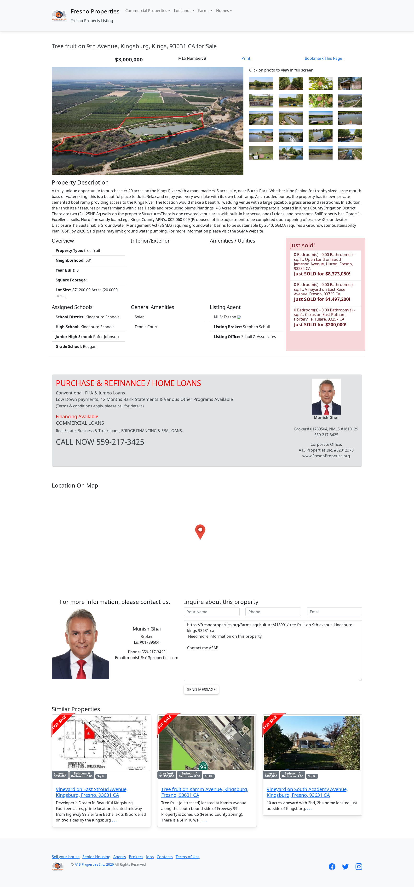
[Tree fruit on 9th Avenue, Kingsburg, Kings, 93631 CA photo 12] (321, 117)
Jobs (150, 856)
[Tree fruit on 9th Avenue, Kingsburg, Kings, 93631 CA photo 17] (350, 135)
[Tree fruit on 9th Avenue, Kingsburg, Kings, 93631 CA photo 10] (261, 117)
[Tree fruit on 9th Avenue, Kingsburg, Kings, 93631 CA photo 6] (261, 100)
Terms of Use (188, 856)
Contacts (165, 856)
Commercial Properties (146, 10)
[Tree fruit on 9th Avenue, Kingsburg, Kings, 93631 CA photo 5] (350, 83)
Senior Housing (96, 856)
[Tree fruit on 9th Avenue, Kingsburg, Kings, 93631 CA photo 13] (350, 117)
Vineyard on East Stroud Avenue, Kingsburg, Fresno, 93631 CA (92, 792)
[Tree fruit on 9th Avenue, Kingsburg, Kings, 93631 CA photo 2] (261, 83)
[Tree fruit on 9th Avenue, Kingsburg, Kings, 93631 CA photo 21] (350, 152)
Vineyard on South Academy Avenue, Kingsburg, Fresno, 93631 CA (307, 792)
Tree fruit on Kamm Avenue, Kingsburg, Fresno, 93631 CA (204, 792)
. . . (114, 820)
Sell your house (66, 856)
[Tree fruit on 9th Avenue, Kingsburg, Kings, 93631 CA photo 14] (261, 135)
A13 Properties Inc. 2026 (94, 864)
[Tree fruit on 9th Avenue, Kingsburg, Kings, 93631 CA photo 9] (350, 100)
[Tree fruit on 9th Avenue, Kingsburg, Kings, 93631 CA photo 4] (321, 83)
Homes (222, 10)
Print (246, 58)
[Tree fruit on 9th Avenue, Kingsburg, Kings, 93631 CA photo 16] (321, 135)
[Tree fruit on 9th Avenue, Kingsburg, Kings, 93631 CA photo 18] (261, 152)
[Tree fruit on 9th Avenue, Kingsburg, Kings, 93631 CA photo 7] (291, 100)
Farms (203, 10)
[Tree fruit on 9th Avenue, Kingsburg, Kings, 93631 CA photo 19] (291, 152)
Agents (119, 856)
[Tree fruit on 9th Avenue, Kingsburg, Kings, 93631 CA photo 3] (291, 83)
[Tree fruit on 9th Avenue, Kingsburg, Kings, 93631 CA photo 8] (321, 100)
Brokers (136, 856)
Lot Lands (182, 10)
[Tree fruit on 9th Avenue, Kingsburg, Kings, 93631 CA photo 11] (291, 117)
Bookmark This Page (323, 58)
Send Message (201, 689)
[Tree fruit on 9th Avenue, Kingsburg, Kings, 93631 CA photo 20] (321, 152)
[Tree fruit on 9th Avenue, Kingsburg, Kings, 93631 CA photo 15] (291, 135)
